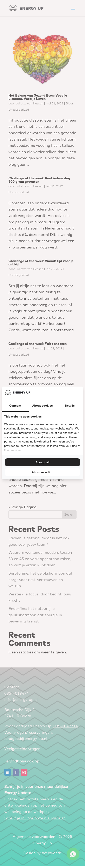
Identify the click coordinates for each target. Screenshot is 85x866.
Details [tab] (70, 405)
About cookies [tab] (42, 405)
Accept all (42, 462)
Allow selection (42, 472)
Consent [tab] (15, 405)
